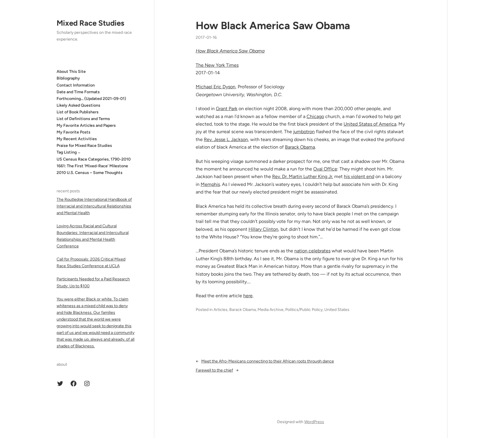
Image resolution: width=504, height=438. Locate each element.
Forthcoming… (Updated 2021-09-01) (91, 98)
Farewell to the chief (214, 370)
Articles (221, 309)
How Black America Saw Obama (273, 25)
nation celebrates (312, 251)
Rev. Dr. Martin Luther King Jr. (302, 176)
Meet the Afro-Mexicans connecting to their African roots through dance (267, 361)
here (248, 295)
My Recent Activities (77, 138)
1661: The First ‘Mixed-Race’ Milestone (92, 165)
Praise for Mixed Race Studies (84, 145)
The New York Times (217, 65)
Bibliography (68, 78)
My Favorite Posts (73, 132)
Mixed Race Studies (90, 23)
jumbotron (304, 131)
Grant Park (226, 108)
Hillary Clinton (263, 229)
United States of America (370, 124)
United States (336, 309)
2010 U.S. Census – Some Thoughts (90, 172)
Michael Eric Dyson (215, 86)
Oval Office (325, 169)
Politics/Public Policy (304, 309)
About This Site (71, 71)
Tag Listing (67, 152)
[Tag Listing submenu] (79, 152)
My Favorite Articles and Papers (86, 125)
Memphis (210, 184)
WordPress (314, 421)
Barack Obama (300, 147)
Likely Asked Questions (78, 105)
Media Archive (271, 309)
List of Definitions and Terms (83, 118)
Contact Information (76, 84)
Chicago (315, 116)
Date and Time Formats (78, 91)
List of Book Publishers (78, 112)
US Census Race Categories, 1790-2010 (94, 158)
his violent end (359, 176)
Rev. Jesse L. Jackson (226, 139)
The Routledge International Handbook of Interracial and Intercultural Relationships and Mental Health (94, 206)
